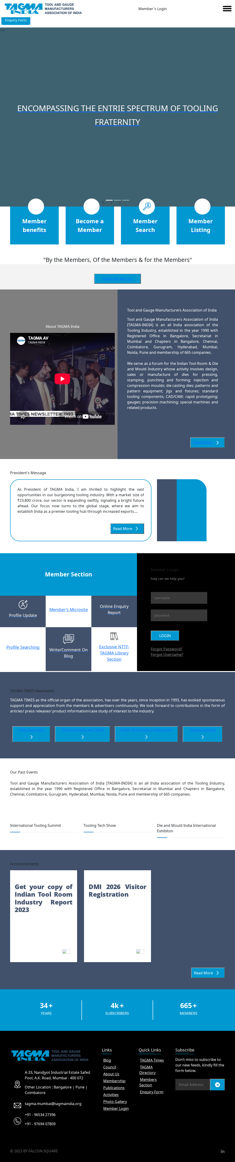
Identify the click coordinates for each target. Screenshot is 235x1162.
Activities (111, 1094)
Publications (114, 1087)
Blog (107, 1060)
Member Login (116, 1108)
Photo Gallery (115, 1101)
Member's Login (152, 8)
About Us (111, 1074)
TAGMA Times (152, 1060)
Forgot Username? (167, 654)
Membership (114, 1080)
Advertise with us (117, 278)
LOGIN (165, 635)
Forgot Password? (166, 649)
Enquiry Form (151, 1091)
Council (109, 1067)
